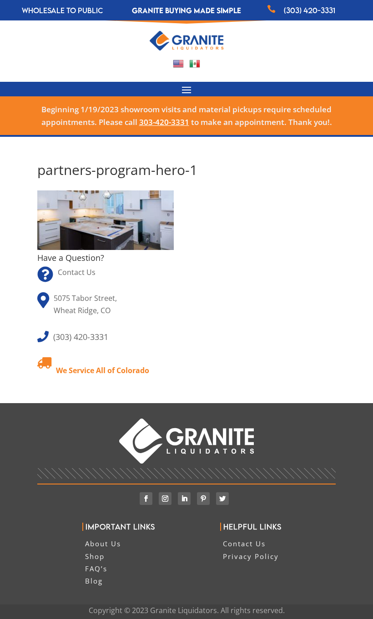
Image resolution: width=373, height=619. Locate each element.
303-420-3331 (164, 122)
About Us (103, 543)
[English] (178, 66)
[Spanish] (194, 66)
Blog (94, 580)
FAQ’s (96, 568)
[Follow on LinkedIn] (184, 498)
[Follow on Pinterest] (203, 498)
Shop (95, 556)
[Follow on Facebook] (146, 498)
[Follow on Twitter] (222, 498)
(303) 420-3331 (309, 10)
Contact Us (77, 272)
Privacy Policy (251, 556)
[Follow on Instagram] (165, 498)
